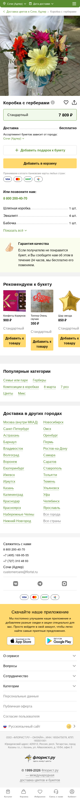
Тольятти (50, 474)
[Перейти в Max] (64, 584)
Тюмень (49, 481)
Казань (8, 487)
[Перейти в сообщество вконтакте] (15, 584)
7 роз (65, 386)
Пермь (48, 441)
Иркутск (9, 481)
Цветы (8, 393)
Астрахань (11, 435)
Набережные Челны (18, 514)
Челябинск (51, 501)
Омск (47, 428)
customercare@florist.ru (20, 571)
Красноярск (12, 507)
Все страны (52, 520)
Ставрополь (52, 468)
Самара (49, 455)
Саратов (49, 461)
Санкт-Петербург (16, 428)
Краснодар (11, 501)
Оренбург (50, 435)
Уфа (46, 494)
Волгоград (11, 455)
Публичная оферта (17, 706)
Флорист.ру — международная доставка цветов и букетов (40, 775)
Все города (51, 514)
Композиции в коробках (21, 386)
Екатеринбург (13, 468)
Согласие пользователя (21, 716)
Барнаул (9, 441)
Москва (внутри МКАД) (20, 422)
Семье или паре (15, 380)
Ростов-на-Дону (55, 448)
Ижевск (9, 474)
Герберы (39, 380)
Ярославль (51, 507)
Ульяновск (51, 487)
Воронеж (10, 461)
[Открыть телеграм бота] (40, 584)
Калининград (13, 494)
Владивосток (13, 448)
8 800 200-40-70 (15, 198)
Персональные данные (21, 696)
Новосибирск (53, 422)
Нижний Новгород (17, 520)
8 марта (50, 386)
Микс (22, 393)
